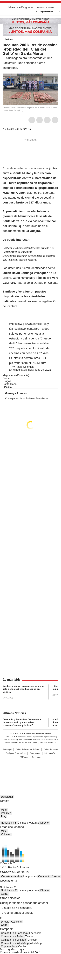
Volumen (6, 813)
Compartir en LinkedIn (14, 939)
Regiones (9, 39)
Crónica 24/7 (7, 863)
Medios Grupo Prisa (30, 775)
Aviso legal (7, 749)
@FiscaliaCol (17, 328)
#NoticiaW (15, 323)
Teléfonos (24, 757)
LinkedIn (47, 120)
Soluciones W (49, 753)
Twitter (39, 120)
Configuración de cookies (16, 753)
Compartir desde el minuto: (19, 952)
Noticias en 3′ (9, 822)
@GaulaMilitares (36, 323)
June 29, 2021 (43, 369)
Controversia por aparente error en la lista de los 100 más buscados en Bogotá (23, 689)
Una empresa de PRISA (30, 767)
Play (3, 816)
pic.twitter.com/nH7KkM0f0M (27, 363)
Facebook (31, 120)
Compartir (44, 876)
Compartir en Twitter (12, 936)
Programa (27, 7)
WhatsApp (55, 120)
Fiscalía (7, 387)
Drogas (7, 381)
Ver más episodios (11, 876)
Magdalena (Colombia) (16, 375)
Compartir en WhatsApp (15, 943)
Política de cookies (51, 749)
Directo (44, 822)
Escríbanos (36, 757)
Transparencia (35, 753)
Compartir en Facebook (14, 933)
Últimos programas (28, 822)
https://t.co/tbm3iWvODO (30, 358)
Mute (4, 809)
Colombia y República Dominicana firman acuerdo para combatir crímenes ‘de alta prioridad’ (22, 722)
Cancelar (16, 921)
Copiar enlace (9, 946)
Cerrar (4, 893)
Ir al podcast (30, 876)
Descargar (6, 949)
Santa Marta (10, 384)
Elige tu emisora (46, 11)
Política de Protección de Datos (28, 749)
